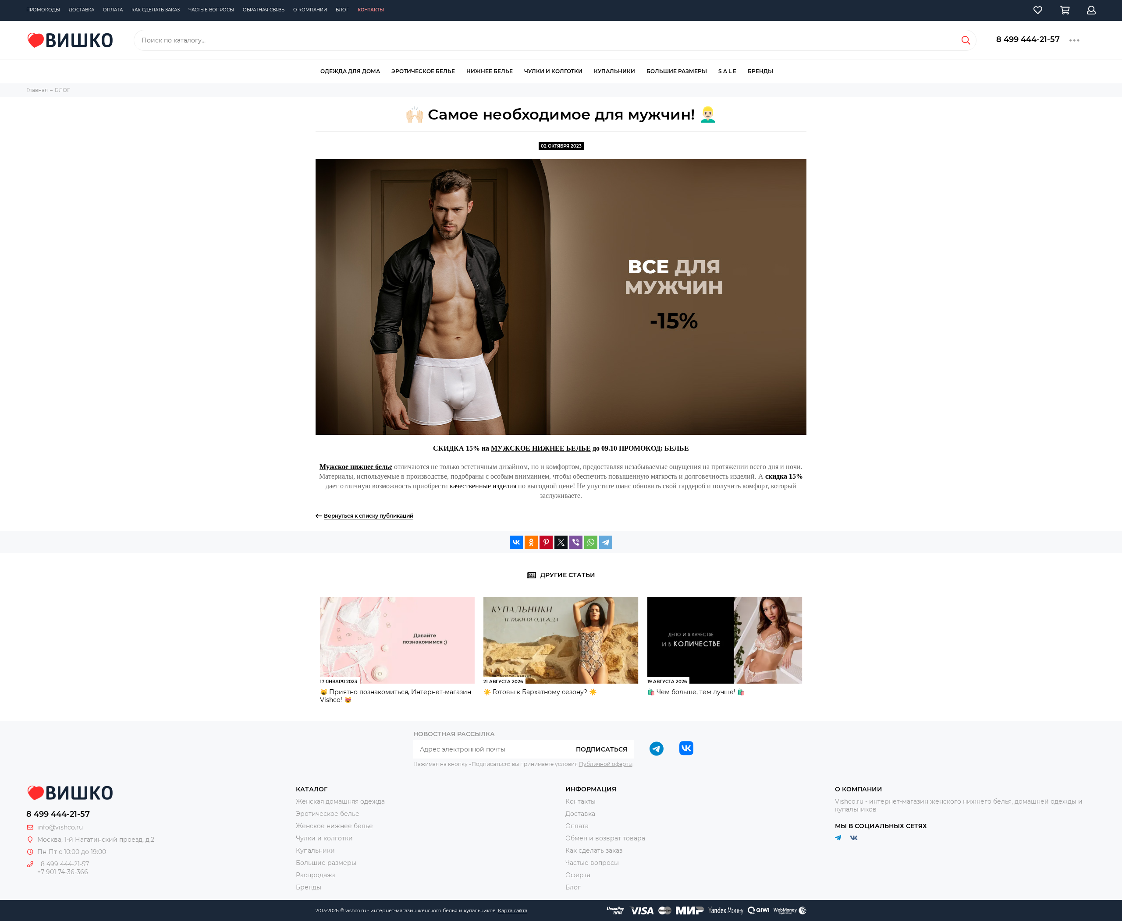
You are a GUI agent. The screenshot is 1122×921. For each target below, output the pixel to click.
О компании (310, 10)
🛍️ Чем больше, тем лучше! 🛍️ (696, 692)
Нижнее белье (489, 71)
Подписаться (601, 749)
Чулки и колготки (553, 71)
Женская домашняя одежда (340, 801)
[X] (561, 542)
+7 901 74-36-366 (62, 872)
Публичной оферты (605, 764)
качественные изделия (483, 486)
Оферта (577, 875)
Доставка (81, 10)
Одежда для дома (350, 71)
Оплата (113, 10)
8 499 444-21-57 (1028, 39)
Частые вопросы (211, 10)
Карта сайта (512, 910)
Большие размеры (676, 71)
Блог (342, 10)
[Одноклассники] (531, 542)
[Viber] (575, 542)
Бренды (760, 71)
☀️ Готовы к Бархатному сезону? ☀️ (540, 692)
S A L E (727, 71)
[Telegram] (605, 542)
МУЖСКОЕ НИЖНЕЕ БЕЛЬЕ (541, 448)
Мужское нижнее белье (356, 466)
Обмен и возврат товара (605, 838)
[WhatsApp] (590, 542)
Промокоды (43, 10)
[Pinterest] (546, 542)
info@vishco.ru (60, 827)
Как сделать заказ (155, 10)
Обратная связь (263, 10)
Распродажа (316, 875)
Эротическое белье (423, 71)
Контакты (371, 10)
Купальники (614, 71)
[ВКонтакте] (516, 542)
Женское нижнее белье (334, 826)
